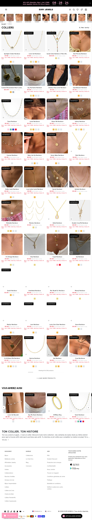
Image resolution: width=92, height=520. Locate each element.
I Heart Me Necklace (57, 121)
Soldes (7, 469)
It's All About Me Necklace (12, 358)
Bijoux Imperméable (10, 483)
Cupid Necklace (57, 257)
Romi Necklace (80, 155)
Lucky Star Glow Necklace (57, 324)
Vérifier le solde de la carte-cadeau (55, 488)
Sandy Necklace (57, 189)
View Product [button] (17, 83)
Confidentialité (51, 466)
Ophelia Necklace (80, 189)
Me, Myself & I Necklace (57, 290)
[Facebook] (5, 511)
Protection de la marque (54, 462)
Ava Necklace (57, 358)
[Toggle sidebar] (82, 9)
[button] (6, 9)
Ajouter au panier (17, 410)
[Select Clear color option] (55, 265)
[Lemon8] (23, 511)
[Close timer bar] (90, 3)
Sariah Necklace (12, 290)
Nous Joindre (51, 469)
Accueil (3, 24)
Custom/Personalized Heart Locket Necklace (12, 87)
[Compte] (70, 9)
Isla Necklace (80, 257)
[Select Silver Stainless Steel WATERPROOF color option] (13, 92)
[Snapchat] (17, 511)
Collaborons (29, 455)
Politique (49, 480)
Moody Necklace (80, 290)
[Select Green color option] (11, 129)
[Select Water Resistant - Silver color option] (33, 62)
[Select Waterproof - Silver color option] (13, 62)
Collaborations (9, 473)
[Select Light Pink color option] (8, 129)
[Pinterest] (14, 511)
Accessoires (8, 466)
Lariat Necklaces (35, 121)
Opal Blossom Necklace (80, 87)
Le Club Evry (29, 459)
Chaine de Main (9, 494)
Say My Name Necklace (35, 87)
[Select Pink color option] (57, 265)
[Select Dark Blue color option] (13, 129)
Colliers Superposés (10, 501)
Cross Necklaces (80, 358)
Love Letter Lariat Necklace (34, 189)
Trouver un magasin (53, 473)
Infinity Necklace (80, 121)
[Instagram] (8, 511)
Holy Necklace (34, 257)
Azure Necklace (80, 324)
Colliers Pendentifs (10, 497)
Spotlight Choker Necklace (12, 54)
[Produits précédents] (3, 407)
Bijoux (6, 455)
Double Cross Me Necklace (80, 223)
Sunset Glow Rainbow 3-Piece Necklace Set (57, 54)
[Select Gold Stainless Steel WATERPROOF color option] (11, 92)
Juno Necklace (34, 324)
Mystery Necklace (34, 223)
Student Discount (52, 459)
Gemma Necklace (34, 358)
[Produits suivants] (88, 407)
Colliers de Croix (9, 490)
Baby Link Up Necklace (35, 155)
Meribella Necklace (12, 223)
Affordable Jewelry (10, 462)
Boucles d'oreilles (10, 476)
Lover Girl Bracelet (13, 415)
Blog (27, 462)
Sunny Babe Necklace (57, 155)
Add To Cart (16, 49)
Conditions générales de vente (56, 476)
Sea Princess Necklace (80, 54)
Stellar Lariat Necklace (12, 189)
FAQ (48, 455)
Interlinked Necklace (35, 290)
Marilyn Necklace (12, 324)
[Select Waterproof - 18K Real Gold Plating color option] (11, 62)
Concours (28, 466)
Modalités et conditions (54, 483)
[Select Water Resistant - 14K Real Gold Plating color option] (31, 62)
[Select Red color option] (16, 129)
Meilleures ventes (10, 459)
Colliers (7, 487)
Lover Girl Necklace (35, 54)
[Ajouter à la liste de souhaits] (3, 50)
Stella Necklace (57, 223)
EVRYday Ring (57, 415)
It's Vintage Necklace (12, 257)
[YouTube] (20, 511)
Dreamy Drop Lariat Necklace (57, 87)
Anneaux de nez (9, 480)
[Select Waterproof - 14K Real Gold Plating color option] (56, 58)
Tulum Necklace (12, 121)
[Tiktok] (11, 511)
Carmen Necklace (12, 155)
